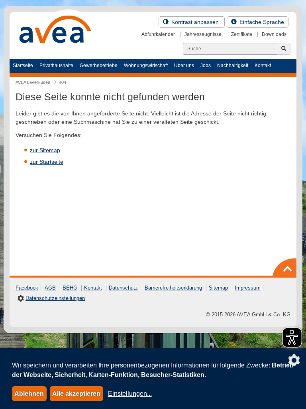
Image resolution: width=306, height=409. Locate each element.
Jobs (205, 65)
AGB (50, 288)
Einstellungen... (130, 393)
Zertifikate (241, 34)
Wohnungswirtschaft (146, 65)
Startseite (23, 65)
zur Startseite (46, 162)
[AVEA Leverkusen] (55, 31)
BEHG (70, 288)
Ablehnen (29, 393)
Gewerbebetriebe (99, 65)
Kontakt (263, 65)
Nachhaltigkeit (232, 65)
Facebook (27, 288)
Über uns (184, 65)
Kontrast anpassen (195, 22)
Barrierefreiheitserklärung (173, 288)
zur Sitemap (45, 150)
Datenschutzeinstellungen (55, 298)
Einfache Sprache (261, 22)
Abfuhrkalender (158, 34)
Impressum (248, 288)
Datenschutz (123, 288)
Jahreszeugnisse (203, 34)
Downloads (274, 34)
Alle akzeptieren (76, 393)
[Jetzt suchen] (283, 49)
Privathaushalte (56, 65)
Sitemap (218, 288)
